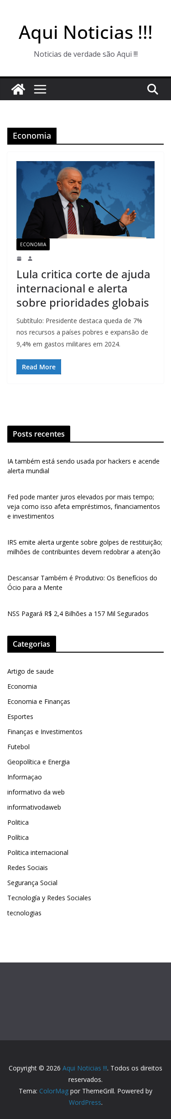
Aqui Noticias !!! (86, 31)
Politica (18, 822)
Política (18, 837)
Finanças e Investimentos (45, 731)
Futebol (18, 746)
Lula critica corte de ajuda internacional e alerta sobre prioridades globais (83, 288)
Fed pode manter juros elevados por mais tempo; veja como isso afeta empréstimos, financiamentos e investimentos (83, 506)
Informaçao (24, 777)
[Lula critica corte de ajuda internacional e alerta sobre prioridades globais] (85, 199)
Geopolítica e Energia (38, 761)
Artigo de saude (30, 671)
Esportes (20, 716)
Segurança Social (32, 882)
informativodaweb (34, 807)
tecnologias (24, 912)
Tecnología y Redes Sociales (49, 897)
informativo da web (36, 792)
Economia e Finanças (38, 701)
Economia (33, 244)
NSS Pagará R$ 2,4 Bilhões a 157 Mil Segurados (78, 613)
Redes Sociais (27, 867)
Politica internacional (37, 852)
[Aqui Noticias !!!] (18, 89)
